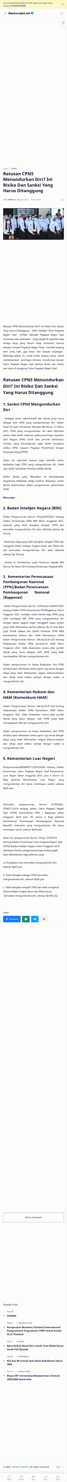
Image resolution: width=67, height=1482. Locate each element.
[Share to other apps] (44, 919)
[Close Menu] (63, 4)
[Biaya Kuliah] (24, 1371)
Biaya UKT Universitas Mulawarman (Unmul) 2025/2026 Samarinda (33, 1377)
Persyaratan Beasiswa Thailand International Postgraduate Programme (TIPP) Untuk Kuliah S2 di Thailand (34, 1331)
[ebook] (21, 1341)
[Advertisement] (33, 54)
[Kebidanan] (24, 1356)
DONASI (11, 1315)
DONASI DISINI (18, 5)
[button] (61, 13)
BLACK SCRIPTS (20, 1466)
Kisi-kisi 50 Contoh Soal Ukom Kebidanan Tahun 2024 (35, 1362)
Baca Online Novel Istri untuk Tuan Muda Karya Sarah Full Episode (35, 1347)
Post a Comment (33, 1217)
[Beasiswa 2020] (25, 1322)
